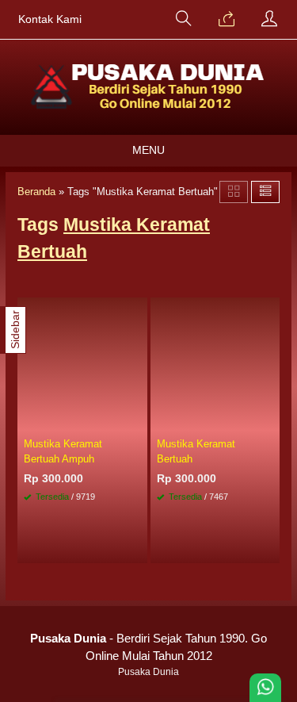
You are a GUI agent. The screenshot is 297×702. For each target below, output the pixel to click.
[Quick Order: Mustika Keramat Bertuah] (270, 420)
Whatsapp (112, 546)
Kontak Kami (50, 19)
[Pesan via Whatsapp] (226, 20)
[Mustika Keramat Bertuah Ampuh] (82, 363)
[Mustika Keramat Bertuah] (215, 363)
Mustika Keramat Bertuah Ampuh (63, 451)
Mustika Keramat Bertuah (196, 451)
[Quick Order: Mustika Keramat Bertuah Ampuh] (138, 420)
